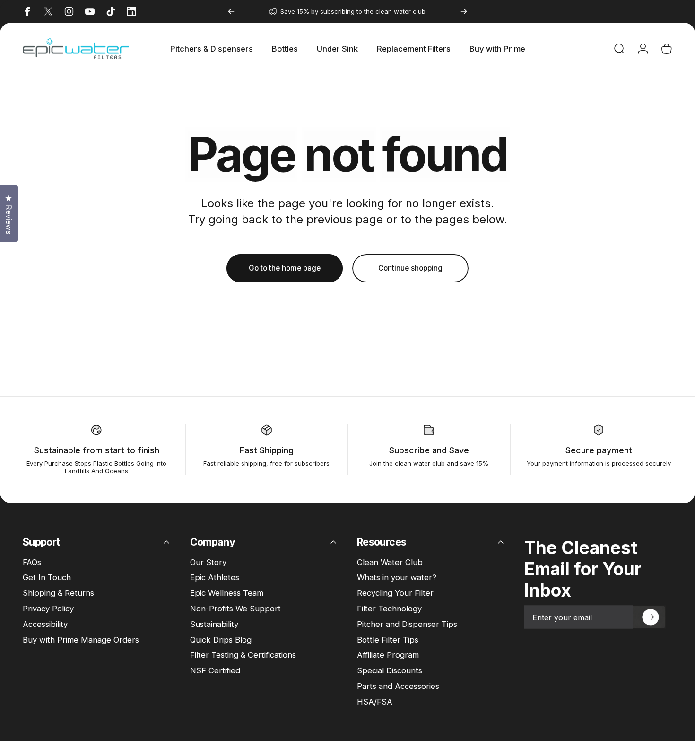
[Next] (463, 11)
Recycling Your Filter (395, 593)
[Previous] (231, 11)
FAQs (32, 562)
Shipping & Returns (58, 593)
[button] (649, 617)
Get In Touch (47, 577)
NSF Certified (215, 670)
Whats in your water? (396, 577)
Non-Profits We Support (235, 608)
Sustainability (214, 624)
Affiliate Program (388, 655)
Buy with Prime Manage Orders (81, 639)
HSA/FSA (374, 701)
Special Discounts (389, 670)
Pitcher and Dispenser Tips (407, 624)
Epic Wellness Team (226, 593)
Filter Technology (389, 608)
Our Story (208, 562)
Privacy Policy (48, 608)
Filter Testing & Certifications (243, 655)
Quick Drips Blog (221, 639)
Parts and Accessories (398, 686)
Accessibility (45, 624)
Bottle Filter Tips (387, 639)
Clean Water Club (390, 562)
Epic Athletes (214, 577)
